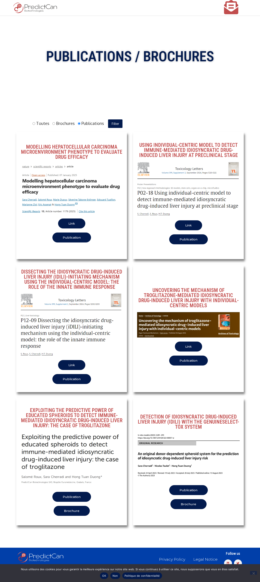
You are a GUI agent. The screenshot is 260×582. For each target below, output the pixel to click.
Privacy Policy (172, 559)
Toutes (42, 123)
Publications (92, 123)
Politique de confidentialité (142, 575)
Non (115, 575)
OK (104, 575)
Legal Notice (205, 559)
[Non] (253, 573)
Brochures (65, 123)
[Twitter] (238, 563)
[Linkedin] (228, 563)
